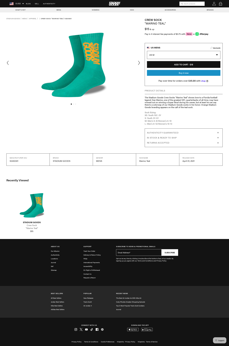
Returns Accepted (158, 142)
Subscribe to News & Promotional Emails (135, 246)
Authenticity (49, 3)
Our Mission (55, 251)
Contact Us (87, 274)
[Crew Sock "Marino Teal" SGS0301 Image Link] (31, 204)
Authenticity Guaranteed (163, 132)
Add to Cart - (183, 64)
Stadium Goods (13, 19)
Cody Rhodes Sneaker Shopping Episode (130, 302)
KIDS (132, 10)
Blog (28, 3)
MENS (58, 10)
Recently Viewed (17, 180)
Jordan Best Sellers (57, 302)
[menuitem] (28, 3)
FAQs (85, 258)
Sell (37, 3)
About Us (55, 246)
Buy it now (184, 73)
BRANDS (210, 10)
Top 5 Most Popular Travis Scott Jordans (130, 305)
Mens (24, 19)
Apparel (32, 19)
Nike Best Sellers (57, 305)
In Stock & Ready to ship (162, 137)
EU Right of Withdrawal (91, 270)
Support (87, 246)
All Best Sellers (56, 298)
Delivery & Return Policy (92, 255)
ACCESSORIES (170, 10)
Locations (54, 258)
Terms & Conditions (91, 341)
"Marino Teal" (32, 228)
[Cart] (220, 4)
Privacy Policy (77, 341)
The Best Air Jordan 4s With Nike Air (128, 298)
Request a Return (89, 277)
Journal (53, 262)
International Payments (91, 262)
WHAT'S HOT (20, 10)
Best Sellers (57, 293)
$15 (31, 231)
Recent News (122, 293)
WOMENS (95, 10)
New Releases (88, 298)
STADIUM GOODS (32, 222)
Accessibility (87, 266)
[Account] (214, 4)
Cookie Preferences (107, 341)
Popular (87, 293)
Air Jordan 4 (87, 305)
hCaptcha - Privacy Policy (126, 341)
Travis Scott (87, 302)
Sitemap (54, 270)
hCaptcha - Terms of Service (147, 341)
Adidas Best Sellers (57, 309)
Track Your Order (89, 251)
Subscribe (170, 252)
